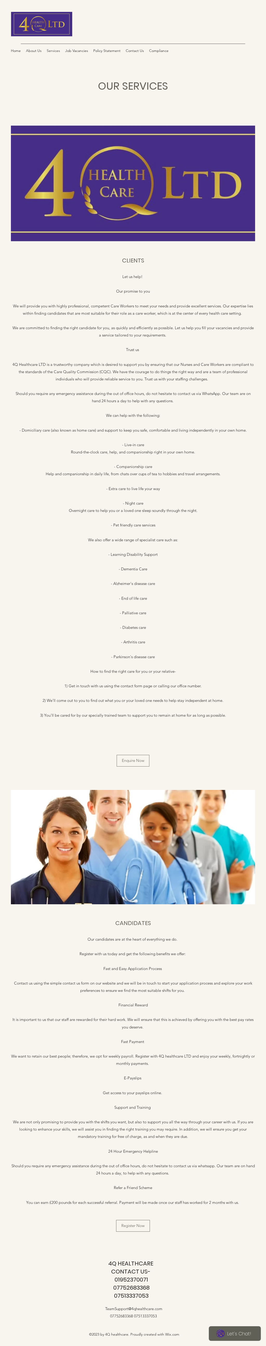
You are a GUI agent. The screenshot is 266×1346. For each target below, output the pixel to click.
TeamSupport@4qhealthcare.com (133, 1308)
